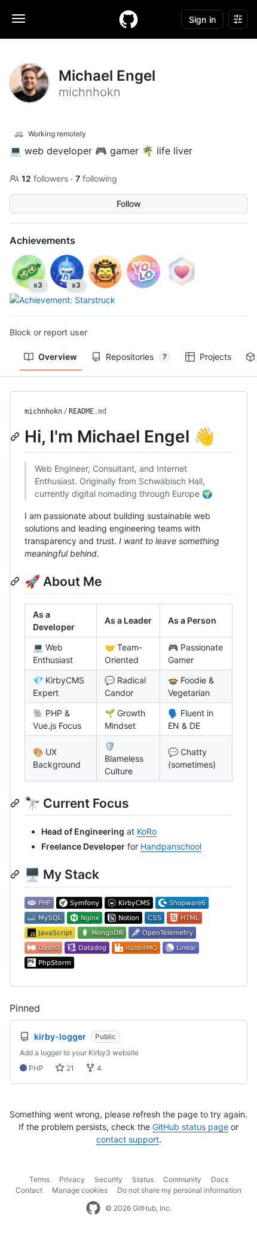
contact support (127, 1139)
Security (108, 1179)
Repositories (136, 357)
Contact (29, 1190)
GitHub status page (190, 1127)
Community (182, 1179)
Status (143, 1179)
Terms (39, 1179)
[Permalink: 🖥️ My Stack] (16, 874)
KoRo (147, 831)
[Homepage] (128, 19)
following (96, 178)
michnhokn (43, 411)
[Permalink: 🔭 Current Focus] (16, 803)
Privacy (72, 1179)
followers (46, 178)
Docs (219, 1179)
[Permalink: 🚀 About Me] (16, 581)
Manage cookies (80, 1190)
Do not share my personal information (179, 1190)
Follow (129, 203)
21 (69, 1068)
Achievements (42, 240)
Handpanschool (170, 846)
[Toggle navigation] (18, 19)
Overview (57, 357)
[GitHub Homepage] (93, 1208)
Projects (215, 357)
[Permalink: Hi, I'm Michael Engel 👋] (16, 436)
